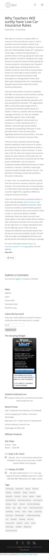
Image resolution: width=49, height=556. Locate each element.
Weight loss (27, 527)
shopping (22, 519)
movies (17, 511)
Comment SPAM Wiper (28, 554)
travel (33, 523)
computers (17, 492)
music (24, 511)
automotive (19, 489)
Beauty (27, 489)
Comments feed (11, 304)
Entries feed (10, 300)
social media (10, 523)
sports (27, 523)
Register (8, 293)
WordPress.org (11, 308)
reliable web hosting (33, 515)
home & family (10, 500)
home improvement (24, 500)
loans (25, 508)
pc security (38, 511)
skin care (30, 519)
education (9, 496)
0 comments (21, 30)
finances (17, 496)
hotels (15, 504)
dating (25, 492)
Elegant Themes (24, 547)
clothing (8, 492)
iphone (8, 508)
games (31, 496)
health (38, 496)
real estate (9, 515)
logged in (19, 279)
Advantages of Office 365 (15, 428)
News (30, 511)
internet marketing (33, 504)
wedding (18, 527)
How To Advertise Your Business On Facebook (23, 410)
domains (32, 492)
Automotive (9, 30)
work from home (11, 531)
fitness (25, 496)
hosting (8, 504)
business (35, 489)
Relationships (19, 515)
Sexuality (14, 519)
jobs (14, 508)
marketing (9, 511)
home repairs (37, 500)
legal (19, 508)
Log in (7, 297)
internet (22, 504)
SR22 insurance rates (31, 202)
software (19, 523)
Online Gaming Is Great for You (17, 424)
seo (7, 519)
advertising (9, 489)
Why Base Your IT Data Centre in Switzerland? (23, 421)
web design (9, 527)
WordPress (24, 550)
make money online (35, 508)
